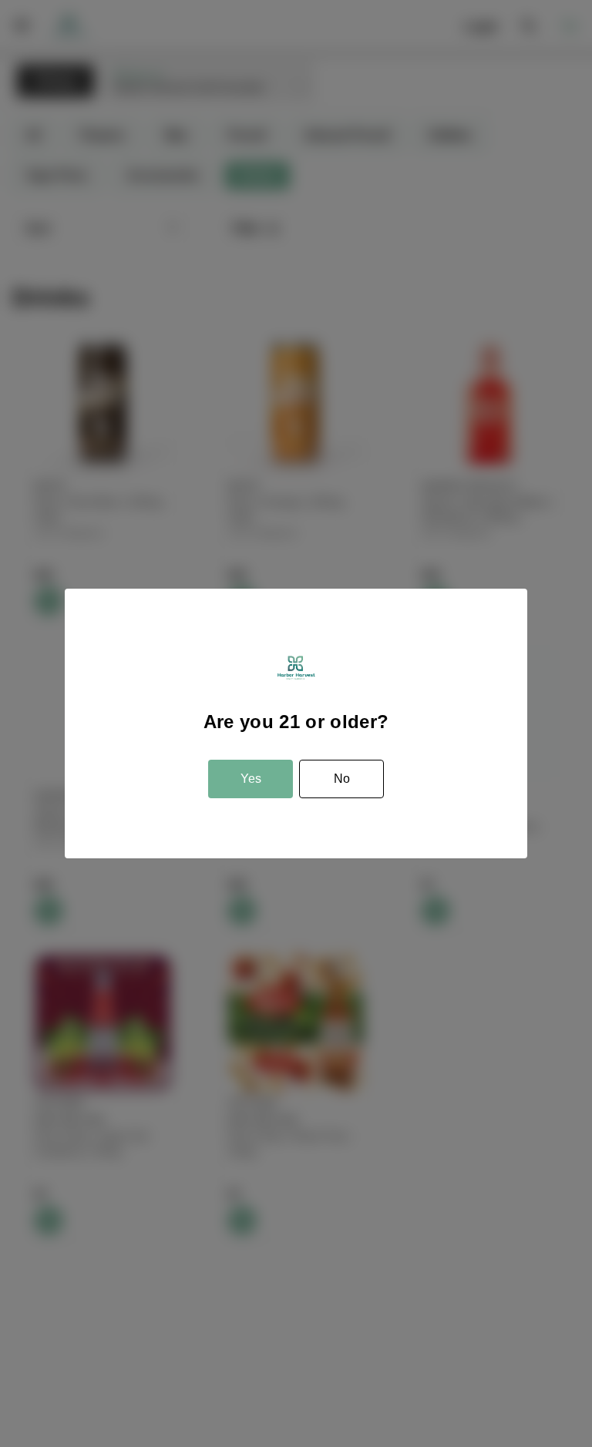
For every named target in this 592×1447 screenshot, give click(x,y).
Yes (250, 778)
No (342, 778)
